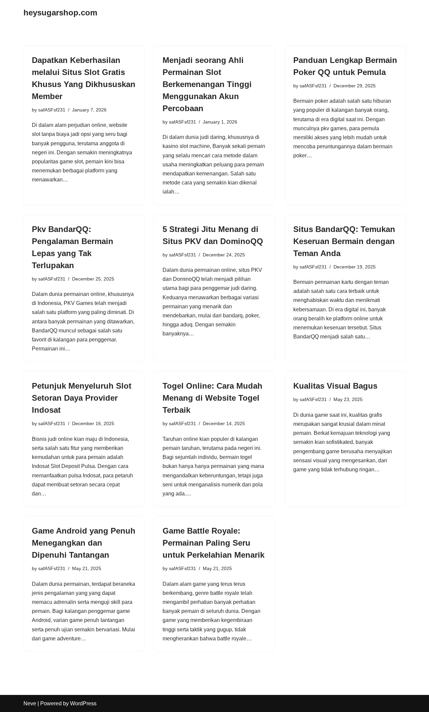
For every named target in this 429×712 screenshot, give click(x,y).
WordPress (83, 703)
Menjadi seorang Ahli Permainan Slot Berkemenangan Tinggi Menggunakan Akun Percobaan (207, 84)
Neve (29, 703)
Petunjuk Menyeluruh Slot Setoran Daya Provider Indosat (81, 397)
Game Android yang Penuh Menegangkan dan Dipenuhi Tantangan (83, 542)
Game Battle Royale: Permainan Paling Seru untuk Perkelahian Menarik (213, 542)
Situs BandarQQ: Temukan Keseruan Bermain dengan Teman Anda (344, 241)
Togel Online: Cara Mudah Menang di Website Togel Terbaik (212, 397)
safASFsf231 (51, 109)
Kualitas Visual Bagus (335, 385)
